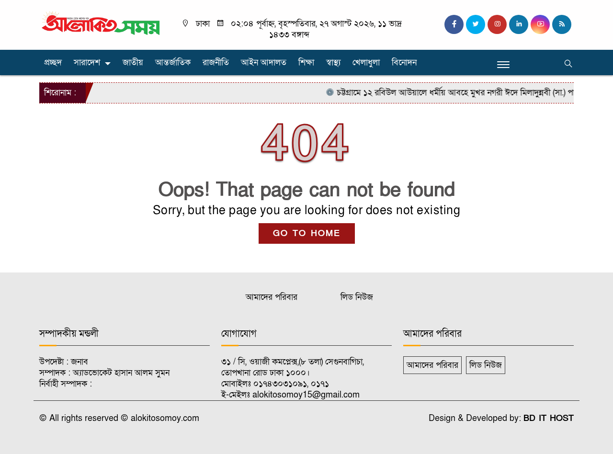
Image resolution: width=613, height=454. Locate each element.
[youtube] (540, 24)
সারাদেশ (87, 62)
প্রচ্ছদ (53, 62)
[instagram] (497, 24)
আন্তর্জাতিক (173, 62)
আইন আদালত (263, 62)
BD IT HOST (548, 418)
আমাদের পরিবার (271, 297)
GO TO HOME (307, 233)
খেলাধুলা (366, 62)
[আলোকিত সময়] (101, 23)
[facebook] (454, 24)
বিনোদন (404, 62)
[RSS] (561, 24)
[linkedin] (518, 24)
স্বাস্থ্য (333, 62)
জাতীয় (133, 62)
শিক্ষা (306, 62)
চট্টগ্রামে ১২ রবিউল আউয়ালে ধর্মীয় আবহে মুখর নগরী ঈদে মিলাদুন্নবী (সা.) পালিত (452, 92)
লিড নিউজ (357, 297)
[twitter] (475, 24)
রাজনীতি (216, 62)
